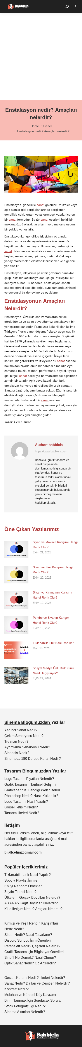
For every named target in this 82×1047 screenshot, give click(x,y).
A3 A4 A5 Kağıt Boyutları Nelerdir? (31, 903)
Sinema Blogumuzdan (27, 722)
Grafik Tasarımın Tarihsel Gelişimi (30, 784)
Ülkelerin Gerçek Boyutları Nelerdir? (32, 897)
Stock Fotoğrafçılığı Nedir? (24, 1006)
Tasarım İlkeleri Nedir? (21, 813)
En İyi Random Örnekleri (23, 886)
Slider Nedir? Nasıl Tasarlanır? (28, 935)
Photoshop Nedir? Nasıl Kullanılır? (31, 796)
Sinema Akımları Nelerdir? (24, 1012)
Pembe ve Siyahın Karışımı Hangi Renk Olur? (51, 620)
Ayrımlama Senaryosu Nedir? (27, 747)
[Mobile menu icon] (75, 6)
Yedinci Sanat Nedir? (20, 730)
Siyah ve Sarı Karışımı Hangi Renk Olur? (53, 569)
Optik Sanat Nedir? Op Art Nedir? (30, 963)
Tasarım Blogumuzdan (28, 771)
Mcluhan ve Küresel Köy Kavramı (30, 995)
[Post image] (16, 549)
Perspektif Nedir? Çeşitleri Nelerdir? (32, 946)
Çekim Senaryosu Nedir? (24, 736)
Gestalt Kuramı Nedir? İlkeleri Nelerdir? (34, 978)
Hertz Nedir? (14, 929)
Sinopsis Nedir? (16, 753)
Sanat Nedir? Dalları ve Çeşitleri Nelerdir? (37, 983)
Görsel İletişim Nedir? (21, 807)
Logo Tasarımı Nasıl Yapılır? (26, 801)
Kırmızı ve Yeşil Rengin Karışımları (31, 923)
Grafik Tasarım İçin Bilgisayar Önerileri (34, 952)
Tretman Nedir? (16, 741)
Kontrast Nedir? (16, 989)
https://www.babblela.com (51, 451)
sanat (40, 205)
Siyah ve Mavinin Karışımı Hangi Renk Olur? (55, 544)
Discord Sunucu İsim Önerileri (27, 940)
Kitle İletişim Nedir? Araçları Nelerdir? (33, 909)
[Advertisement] (41, 56)
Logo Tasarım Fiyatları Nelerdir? (29, 779)
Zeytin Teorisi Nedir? (20, 892)
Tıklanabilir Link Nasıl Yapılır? (53, 643)
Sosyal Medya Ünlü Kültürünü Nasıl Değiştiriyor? (53, 670)
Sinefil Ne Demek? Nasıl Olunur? (30, 957)
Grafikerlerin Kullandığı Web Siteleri (32, 790)
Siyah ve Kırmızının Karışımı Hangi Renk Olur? (52, 595)
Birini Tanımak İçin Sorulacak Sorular (33, 1000)
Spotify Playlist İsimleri (21, 880)
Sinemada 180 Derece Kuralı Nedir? (32, 758)
